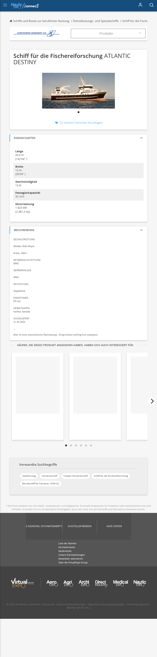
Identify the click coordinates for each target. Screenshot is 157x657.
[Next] (152, 401)
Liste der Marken (67, 543)
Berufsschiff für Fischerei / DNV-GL (40, 483)
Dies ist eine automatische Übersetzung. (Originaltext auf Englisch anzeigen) (55, 334)
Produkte (106, 33)
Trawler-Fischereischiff (75, 476)
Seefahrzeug (29, 476)
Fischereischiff (49, 476)
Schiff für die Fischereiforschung (111, 476)
